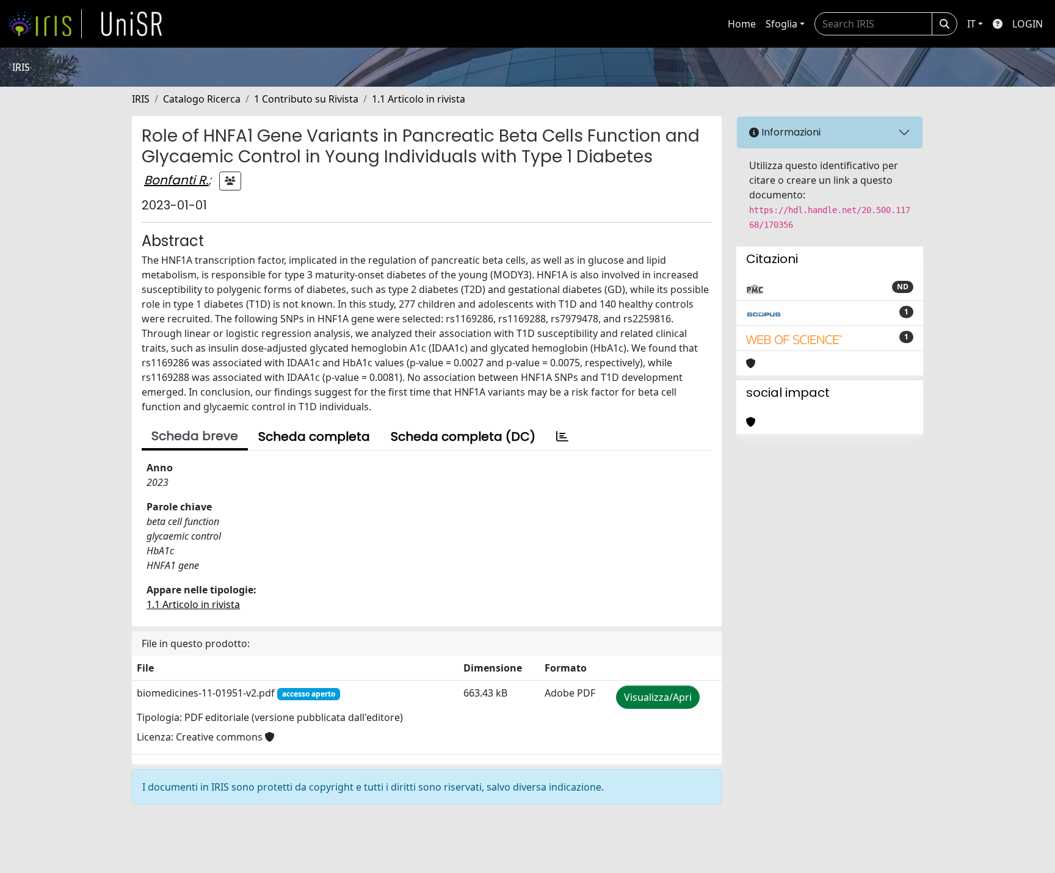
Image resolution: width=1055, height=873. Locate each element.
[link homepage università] (132, 23)
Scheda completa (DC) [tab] (463, 436)
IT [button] (971, 24)
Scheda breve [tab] (194, 435)
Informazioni (790, 132)
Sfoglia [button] (781, 24)
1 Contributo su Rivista (306, 99)
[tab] (562, 436)
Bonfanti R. (176, 180)
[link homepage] (44, 23)
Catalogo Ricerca (202, 99)
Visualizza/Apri (658, 697)
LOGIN (1027, 24)
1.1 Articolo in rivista (418, 99)
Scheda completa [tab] (314, 436)
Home (742, 24)
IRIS (141, 99)
